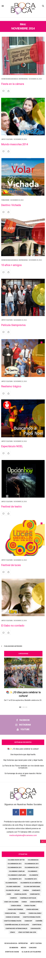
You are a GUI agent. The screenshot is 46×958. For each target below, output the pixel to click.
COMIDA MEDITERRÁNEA (15, 909)
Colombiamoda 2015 (31, 867)
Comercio (13, 898)
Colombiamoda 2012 (14, 863)
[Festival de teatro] (23, 479)
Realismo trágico (11, 386)
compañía (39, 921)
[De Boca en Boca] (23, 19)
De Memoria (13, 947)
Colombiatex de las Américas (30, 883)
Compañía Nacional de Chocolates (17, 924)
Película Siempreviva (13, 325)
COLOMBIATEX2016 (11, 883)
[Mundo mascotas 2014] (23, 116)
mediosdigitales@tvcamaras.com (23, 835)
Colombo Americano (13, 886)
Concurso (33, 947)
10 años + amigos (11, 265)
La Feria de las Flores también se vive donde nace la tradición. (23, 767)
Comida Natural (10, 913)
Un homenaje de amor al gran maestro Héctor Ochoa (23, 774)
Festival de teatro (11, 506)
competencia (36, 924)
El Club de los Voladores (31, 952)
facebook (24, 720)
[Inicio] (43, 841)
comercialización (20, 894)
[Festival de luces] (23, 538)
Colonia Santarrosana (32, 886)
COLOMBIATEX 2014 (15, 879)
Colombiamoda (33, 860)
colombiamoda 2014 (14, 867)
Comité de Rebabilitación (12, 921)
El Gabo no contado (12, 625)
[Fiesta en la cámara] (23, 56)
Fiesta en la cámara (12, 83)
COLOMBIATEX (33, 875)
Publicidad (5, 200)
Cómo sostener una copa (27, 932)
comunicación (35, 928)
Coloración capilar (13, 890)
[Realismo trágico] (23, 358)
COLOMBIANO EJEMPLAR (17, 871)
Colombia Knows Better (16, 860)
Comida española (36, 902)
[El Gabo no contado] (23, 597)
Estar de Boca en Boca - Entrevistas (15, 79)
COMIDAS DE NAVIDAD (13, 917)
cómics (12, 932)
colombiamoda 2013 (31, 863)
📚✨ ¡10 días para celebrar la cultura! (23, 749)
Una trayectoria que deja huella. (23, 754)
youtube (24, 729)
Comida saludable (35, 913)
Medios (23, 947)
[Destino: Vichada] (23, 177)
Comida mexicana (32, 909)
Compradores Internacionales (16, 928)
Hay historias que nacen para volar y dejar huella (23, 760)
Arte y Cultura (7, 139)
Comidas (22, 913)
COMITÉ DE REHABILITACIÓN (31, 917)
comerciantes (35, 894)
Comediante (36, 890)
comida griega (16, 905)
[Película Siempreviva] (23, 297)
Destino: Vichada (11, 205)
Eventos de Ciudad (12, 952)
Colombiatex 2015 (31, 879)
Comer (8, 894)
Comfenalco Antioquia (28, 898)
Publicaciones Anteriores (13, 646)
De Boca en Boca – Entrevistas (16, 943)
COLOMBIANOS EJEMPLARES (17, 875)
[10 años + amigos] (23, 237)
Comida (24, 902)
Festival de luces (11, 565)
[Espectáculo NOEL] (23, 418)
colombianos (32, 871)
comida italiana (29, 905)
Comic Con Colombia (11, 902)
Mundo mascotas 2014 (14, 144)
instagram (25, 724)
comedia (26, 890)
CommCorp (28, 921)
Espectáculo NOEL (12, 446)
